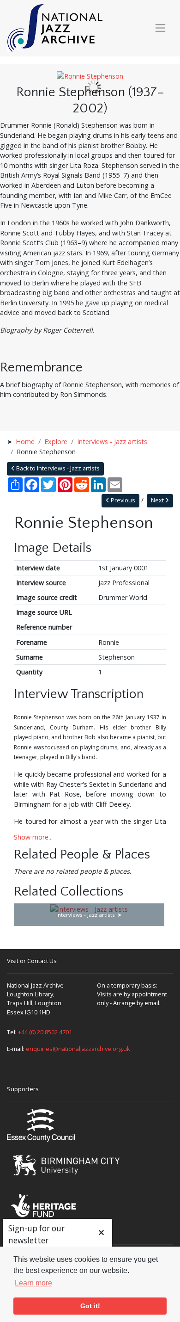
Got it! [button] (90, 1306)
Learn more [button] (33, 1283)
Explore (55, 441)
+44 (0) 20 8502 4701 (45, 1032)
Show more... (33, 837)
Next (158, 500)
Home (25, 441)
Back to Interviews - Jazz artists (57, 468)
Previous (122, 500)
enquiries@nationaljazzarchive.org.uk (78, 1048)
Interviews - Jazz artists (112, 441)
